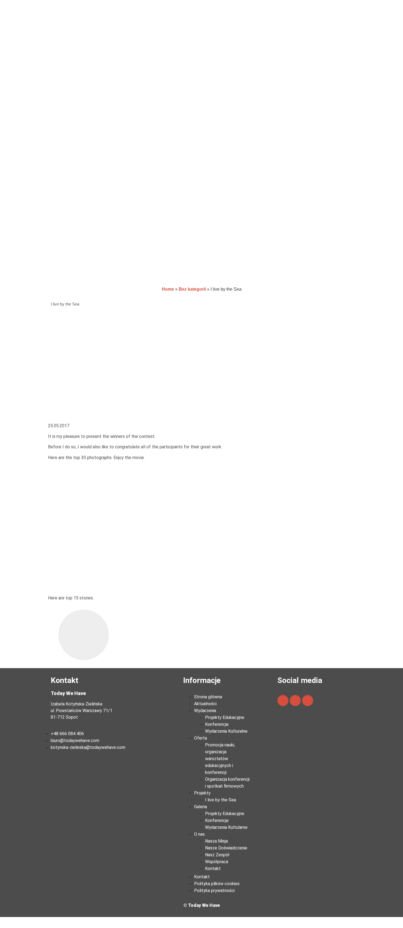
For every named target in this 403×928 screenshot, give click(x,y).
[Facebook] (282, 700)
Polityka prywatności (214, 890)
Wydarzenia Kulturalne (226, 731)
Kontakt (213, 868)
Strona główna (208, 696)
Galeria (200, 806)
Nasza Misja (216, 841)
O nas (199, 834)
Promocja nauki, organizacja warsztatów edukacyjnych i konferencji (220, 758)
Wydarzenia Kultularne (226, 827)
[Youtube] (295, 700)
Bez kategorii (192, 289)
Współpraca (216, 861)
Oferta (200, 738)
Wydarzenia (205, 710)
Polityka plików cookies (217, 883)
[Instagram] (307, 700)
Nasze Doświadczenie (226, 848)
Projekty (202, 793)
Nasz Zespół (217, 854)
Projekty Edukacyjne (224, 717)
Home (168, 289)
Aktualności (205, 703)
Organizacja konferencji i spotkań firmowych (227, 783)
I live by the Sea (220, 799)
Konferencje (217, 724)
